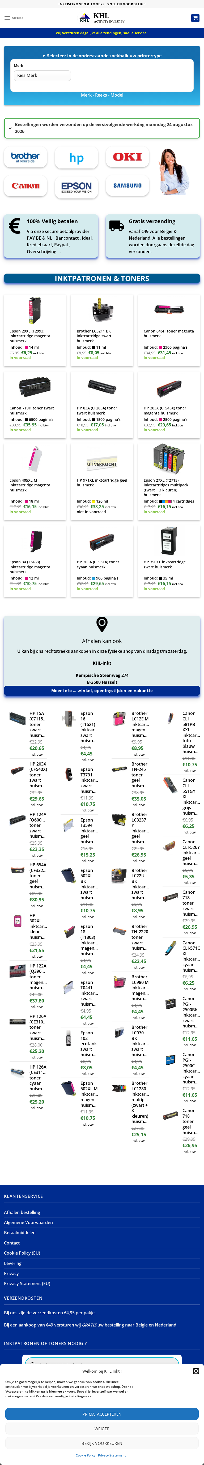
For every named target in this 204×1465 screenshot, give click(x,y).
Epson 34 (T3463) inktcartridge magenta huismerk (30, 567)
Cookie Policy (85, 1455)
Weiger (102, 1428)
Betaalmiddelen (20, 1232)
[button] (196, 1371)
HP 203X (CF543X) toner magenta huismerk (165, 411)
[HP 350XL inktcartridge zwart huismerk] (169, 540)
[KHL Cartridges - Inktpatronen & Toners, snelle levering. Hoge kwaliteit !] (102, 18)
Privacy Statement (112, 1455)
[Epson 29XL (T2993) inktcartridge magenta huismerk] (34, 310)
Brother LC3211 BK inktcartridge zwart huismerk (94, 336)
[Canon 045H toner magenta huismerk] (169, 310)
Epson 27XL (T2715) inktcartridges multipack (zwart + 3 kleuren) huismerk (166, 488)
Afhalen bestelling (22, 1212)
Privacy (11, 1273)
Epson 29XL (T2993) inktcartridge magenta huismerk (30, 336)
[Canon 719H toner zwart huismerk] (34, 387)
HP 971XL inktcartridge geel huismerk (102, 483)
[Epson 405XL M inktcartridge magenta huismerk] (34, 458)
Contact (12, 1243)
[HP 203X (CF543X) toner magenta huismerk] (169, 387)
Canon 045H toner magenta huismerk (169, 334)
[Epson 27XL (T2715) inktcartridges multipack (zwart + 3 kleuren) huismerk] (169, 458)
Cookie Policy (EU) (22, 1253)
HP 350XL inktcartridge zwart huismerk (165, 564)
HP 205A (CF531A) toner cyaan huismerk (98, 564)
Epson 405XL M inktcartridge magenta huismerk (30, 485)
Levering (13, 1263)
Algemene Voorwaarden (28, 1222)
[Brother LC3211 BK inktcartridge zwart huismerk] (102, 310)
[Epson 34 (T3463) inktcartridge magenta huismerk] (34, 540)
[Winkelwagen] (195, 18)
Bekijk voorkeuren (102, 1443)
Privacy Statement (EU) (27, 1283)
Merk (18, 65)
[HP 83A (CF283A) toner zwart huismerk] (102, 387)
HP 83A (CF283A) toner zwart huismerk (97, 411)
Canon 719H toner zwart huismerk (32, 411)
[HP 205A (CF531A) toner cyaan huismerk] (102, 540)
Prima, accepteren (102, 1414)
